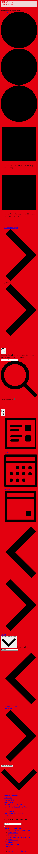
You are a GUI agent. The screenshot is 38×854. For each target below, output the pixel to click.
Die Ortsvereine (14, 835)
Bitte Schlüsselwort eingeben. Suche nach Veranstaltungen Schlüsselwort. (18, 356)
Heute (3, 634)
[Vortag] (20, 578)
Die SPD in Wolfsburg (13, 828)
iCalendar (8, 797)
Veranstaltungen (11, 228)
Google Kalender (11, 795)
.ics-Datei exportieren (13, 804)
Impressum (9, 811)
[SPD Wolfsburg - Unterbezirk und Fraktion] (7, 3)
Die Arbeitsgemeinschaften (19, 837)
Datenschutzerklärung (13, 813)
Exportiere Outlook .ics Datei (16, 807)
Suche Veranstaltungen (7, 399)
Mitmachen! (13, 839)
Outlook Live (9, 802)
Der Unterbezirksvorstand (19, 830)
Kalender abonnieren (6, 765)
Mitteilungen (9, 842)
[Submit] (5, 826)
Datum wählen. (23, 647)
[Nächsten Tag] (20, 630)
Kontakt (7, 815)
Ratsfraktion (13, 833)
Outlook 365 (9, 800)
